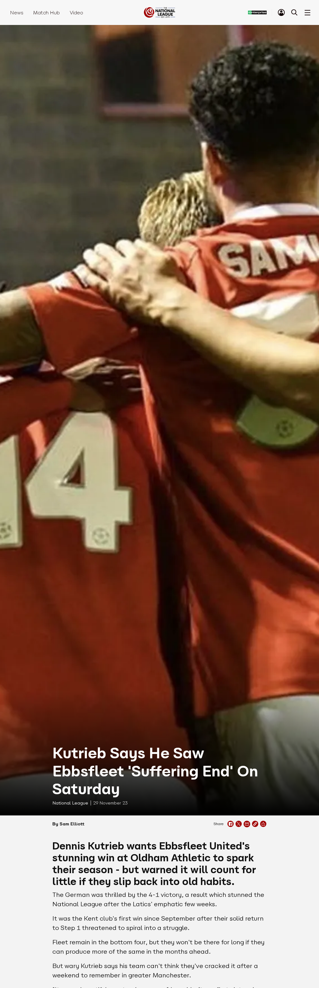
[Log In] (281, 12)
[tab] (281, 12)
